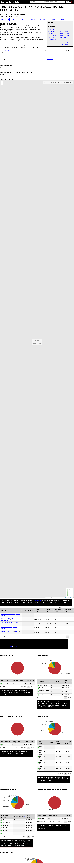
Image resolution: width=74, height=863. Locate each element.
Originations (51, 28)
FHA (2, 615)
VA (7, 615)
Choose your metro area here (20, 55)
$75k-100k (5, 825)
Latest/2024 (5, 19)
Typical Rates (52, 35)
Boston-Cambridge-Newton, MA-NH (10, 614)
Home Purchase (43, 685)
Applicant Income (65, 33)
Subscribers (37, 600)
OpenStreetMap (54, 597)
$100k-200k (41, 767)
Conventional (6, 683)
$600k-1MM (41, 751)
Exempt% (41, 818)
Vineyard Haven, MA (6, 622)
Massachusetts (5, 646)
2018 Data (60, 19)
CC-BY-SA (71, 597)
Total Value (37, 610)
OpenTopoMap (67, 597)
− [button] (1, 83)
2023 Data (15, 19)
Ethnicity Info (64, 35)
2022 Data (24, 19)
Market (3, 610)
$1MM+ (40, 746)
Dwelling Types (52, 39)
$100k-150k (5, 828)
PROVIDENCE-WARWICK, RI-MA (9, 627)
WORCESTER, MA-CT (6, 631)
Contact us (50, 59)
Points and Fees (64, 41)
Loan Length (63, 28)
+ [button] (1, 82)
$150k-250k (5, 822)
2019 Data (51, 19)
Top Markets (51, 29)
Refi (40, 694)
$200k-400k (41, 761)
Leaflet (46, 597)
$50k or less (6, 833)
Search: (60, 607)
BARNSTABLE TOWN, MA (7, 618)
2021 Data (33, 19)
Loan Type (4, 681)
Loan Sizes (51, 37)
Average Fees (58, 610)
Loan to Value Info (65, 29)
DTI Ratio (42, 815)
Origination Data (10, 2)
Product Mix (51, 31)
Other (4, 744)
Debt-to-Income (64, 31)
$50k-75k (5, 830)
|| (10, 614)
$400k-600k (41, 755)
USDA (5, 615)
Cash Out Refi (43, 688)
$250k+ (4, 820)
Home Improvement (44, 690)
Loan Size (40, 742)
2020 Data (42, 19)
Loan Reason (51, 33)
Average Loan (48, 610)
